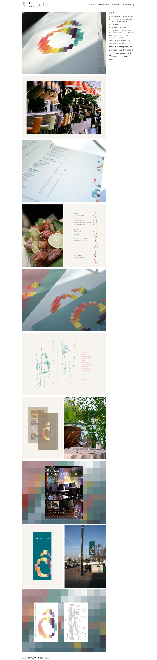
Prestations (103, 5)
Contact (127, 5)
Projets (92, 5)
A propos (116, 5)
